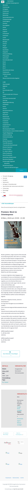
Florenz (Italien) (7, 149)
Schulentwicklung (7, 135)
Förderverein (6, 72)
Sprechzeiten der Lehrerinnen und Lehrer (13, 186)
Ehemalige (5, 190)
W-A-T (4, 68)
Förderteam (6, 11)
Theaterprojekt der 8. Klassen (10, 94)
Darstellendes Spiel (8, 60)
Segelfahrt (5, 112)
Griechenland (6, 118)
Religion (5, 47)
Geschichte (5, 50)
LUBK (4, 82)
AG (3, 92)
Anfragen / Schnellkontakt (9, 184)
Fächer (4, 27)
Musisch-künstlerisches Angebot (11, 78)
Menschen (5, 5)
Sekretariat (6, 13)
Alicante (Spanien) (7, 141)
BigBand (5, 86)
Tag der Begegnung (8, 133)
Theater (6, 382)
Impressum (8, 477)
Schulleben (5, 104)
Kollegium (5, 9)
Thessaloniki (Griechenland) (10, 145)
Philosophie (6, 56)
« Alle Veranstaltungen (7, 203)
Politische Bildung (7, 54)
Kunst (4, 62)
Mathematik (6, 39)
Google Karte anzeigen (19, 408)
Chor (4, 88)
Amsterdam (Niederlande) (9, 157)
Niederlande (6, 116)
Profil (5, 76)
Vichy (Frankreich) (7, 153)
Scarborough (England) (9, 161)
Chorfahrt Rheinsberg (6, 433)
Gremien (5, 23)
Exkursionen (6, 126)
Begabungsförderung (8, 102)
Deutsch (5, 29)
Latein (4, 37)
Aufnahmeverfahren (8, 165)
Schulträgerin (6, 21)
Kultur (4, 106)
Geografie (5, 52)
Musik (4, 64)
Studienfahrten (7, 124)
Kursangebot (6, 25)
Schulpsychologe (7, 19)
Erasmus (5, 139)
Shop (4, 192)
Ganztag (5, 100)
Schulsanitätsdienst (8, 137)
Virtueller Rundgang (8, 176)
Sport (4, 66)
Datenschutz (16, 477)
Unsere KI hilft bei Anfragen (11, 167)
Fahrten (5, 108)
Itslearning (6, 188)
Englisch (5, 31)
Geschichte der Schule (8, 70)
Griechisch (5, 35)
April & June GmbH (18, 489)
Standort (5, 180)
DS (3, 382)
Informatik (5, 58)
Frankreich (5, 120)
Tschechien (6, 122)
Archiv (22, 477)
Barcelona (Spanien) (8, 159)
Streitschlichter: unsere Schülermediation (13, 131)
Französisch (6, 33)
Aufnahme (7, 163)
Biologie (5, 41)
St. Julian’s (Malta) (7, 151)
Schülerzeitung (7, 74)
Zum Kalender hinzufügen (10, 353)
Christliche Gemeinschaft (9, 98)
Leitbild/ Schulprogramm (12, 3)
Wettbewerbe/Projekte (9, 129)
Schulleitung (6, 7)
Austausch (5, 114)
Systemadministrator (8, 17)
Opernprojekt (6, 84)
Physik (4, 45)
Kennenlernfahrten (8, 110)
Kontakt (5, 178)
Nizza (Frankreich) (7, 155)
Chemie (5, 43)
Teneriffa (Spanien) (7, 143)
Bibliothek (5, 15)
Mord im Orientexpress (19, 433)
